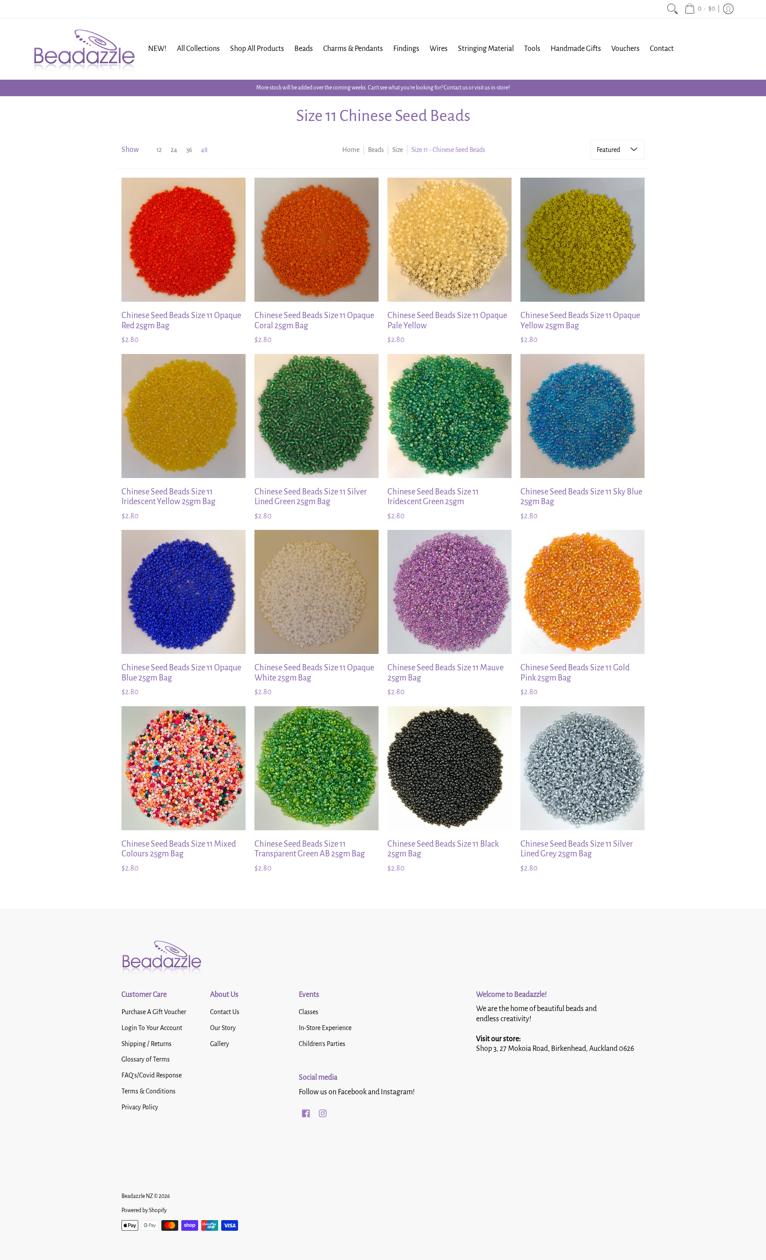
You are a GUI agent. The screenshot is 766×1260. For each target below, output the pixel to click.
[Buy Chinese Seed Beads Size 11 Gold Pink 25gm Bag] (582, 592)
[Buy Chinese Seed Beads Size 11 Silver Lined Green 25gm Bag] (316, 416)
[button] (699, 9)
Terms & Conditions (148, 1091)
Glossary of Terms (145, 1059)
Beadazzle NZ (137, 1196)
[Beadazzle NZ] (84, 48)
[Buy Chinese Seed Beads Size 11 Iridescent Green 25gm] (449, 416)
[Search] (672, 9)
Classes (308, 1011)
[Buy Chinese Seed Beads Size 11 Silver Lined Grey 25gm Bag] (582, 768)
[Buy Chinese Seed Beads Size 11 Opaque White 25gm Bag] (316, 592)
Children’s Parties (322, 1043)
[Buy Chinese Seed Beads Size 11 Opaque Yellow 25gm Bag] (582, 240)
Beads (376, 149)
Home (351, 149)
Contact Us (224, 1011)
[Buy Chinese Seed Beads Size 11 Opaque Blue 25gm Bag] (183, 592)
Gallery (219, 1043)
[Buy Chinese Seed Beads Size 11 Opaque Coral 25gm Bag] (316, 240)
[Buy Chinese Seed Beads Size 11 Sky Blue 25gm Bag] (582, 416)
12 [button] (159, 149)
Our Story (223, 1027)
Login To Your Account (151, 1027)
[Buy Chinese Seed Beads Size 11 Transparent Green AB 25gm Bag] (316, 768)
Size (397, 149)
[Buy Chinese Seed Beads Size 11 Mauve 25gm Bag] (449, 592)
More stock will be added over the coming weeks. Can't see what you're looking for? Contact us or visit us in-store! (383, 88)
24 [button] (174, 149)
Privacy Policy (139, 1107)
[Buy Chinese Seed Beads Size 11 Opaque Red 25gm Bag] (183, 240)
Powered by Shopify (144, 1210)
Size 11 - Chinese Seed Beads (448, 149)
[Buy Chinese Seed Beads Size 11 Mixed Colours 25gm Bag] (183, 768)
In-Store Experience (325, 1027)
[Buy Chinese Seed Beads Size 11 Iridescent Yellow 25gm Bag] (183, 416)
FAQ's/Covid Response (151, 1075)
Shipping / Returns (146, 1043)
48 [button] (204, 149)
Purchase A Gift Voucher (153, 1011)
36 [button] (189, 149)
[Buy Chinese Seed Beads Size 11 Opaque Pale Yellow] (449, 240)
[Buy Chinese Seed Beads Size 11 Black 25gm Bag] (449, 768)
